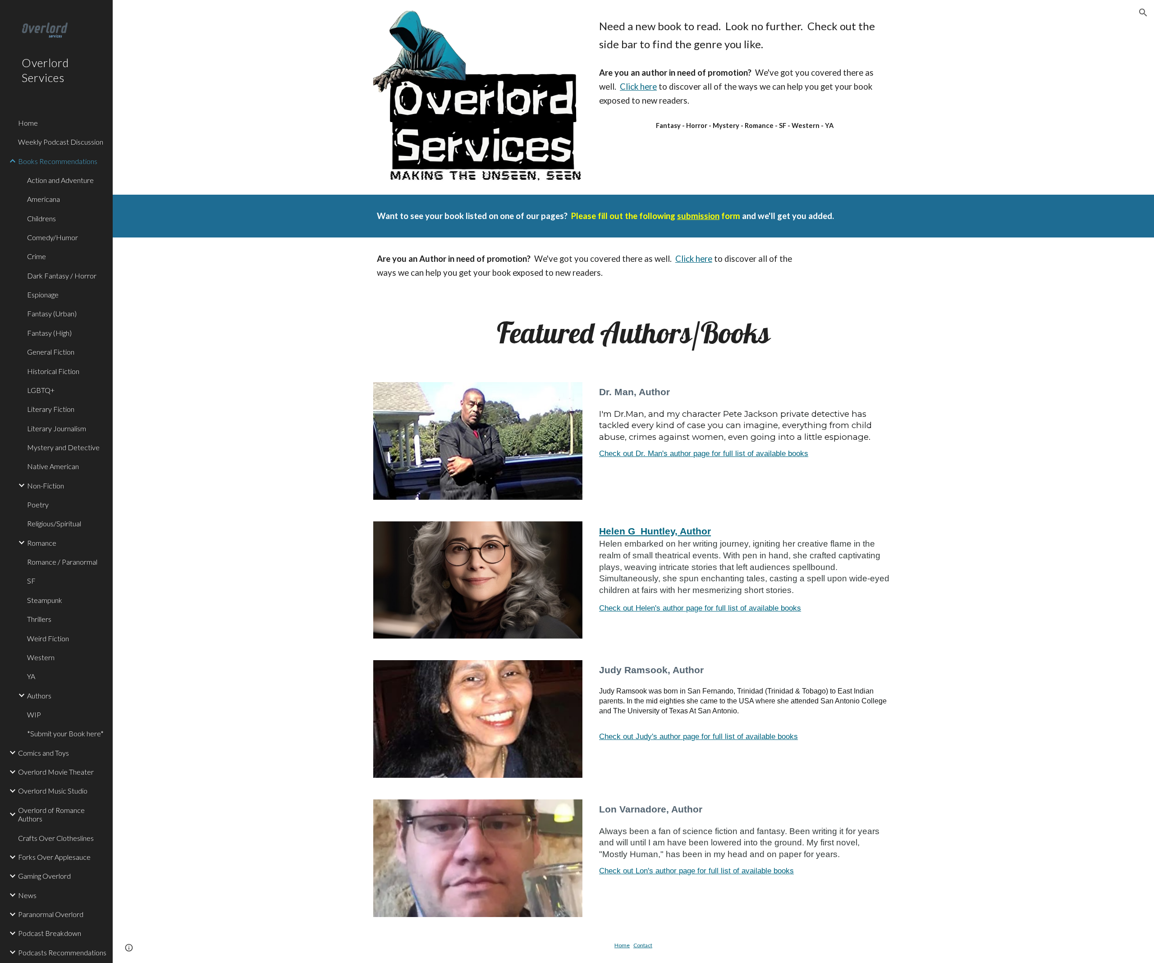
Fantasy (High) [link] (49, 333)
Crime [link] (36, 256)
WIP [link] (34, 714)
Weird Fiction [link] (48, 638)
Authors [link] (39, 695)
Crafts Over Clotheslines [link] (56, 838)
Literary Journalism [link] (56, 428)
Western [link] (41, 657)
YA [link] (31, 676)
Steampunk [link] (44, 600)
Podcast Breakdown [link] (49, 933)
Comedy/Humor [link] (52, 237)
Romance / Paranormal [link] (62, 561)
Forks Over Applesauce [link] (54, 857)
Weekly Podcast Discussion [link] (60, 141)
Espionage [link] (43, 294)
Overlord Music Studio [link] (52, 790)
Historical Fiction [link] (53, 371)
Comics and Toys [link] (43, 752)
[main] (744, 35)
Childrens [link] (41, 218)
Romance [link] (41, 543)
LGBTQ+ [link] (41, 390)
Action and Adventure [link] (60, 180)
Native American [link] (53, 466)
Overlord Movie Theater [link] (56, 771)
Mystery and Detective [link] (63, 447)
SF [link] (31, 580)
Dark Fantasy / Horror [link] (61, 275)
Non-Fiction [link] (45, 485)
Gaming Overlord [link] (44, 876)
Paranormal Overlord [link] (50, 914)
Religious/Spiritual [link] (54, 523)
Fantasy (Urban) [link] (52, 313)
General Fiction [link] (50, 351)
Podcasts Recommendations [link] (62, 952)
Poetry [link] (38, 504)
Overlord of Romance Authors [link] (51, 814)
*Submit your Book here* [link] (65, 733)
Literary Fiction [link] (50, 409)
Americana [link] (43, 199)
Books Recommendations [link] (57, 161)
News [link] (27, 895)
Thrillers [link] (39, 619)
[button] (1143, 12)
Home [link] (28, 123)
